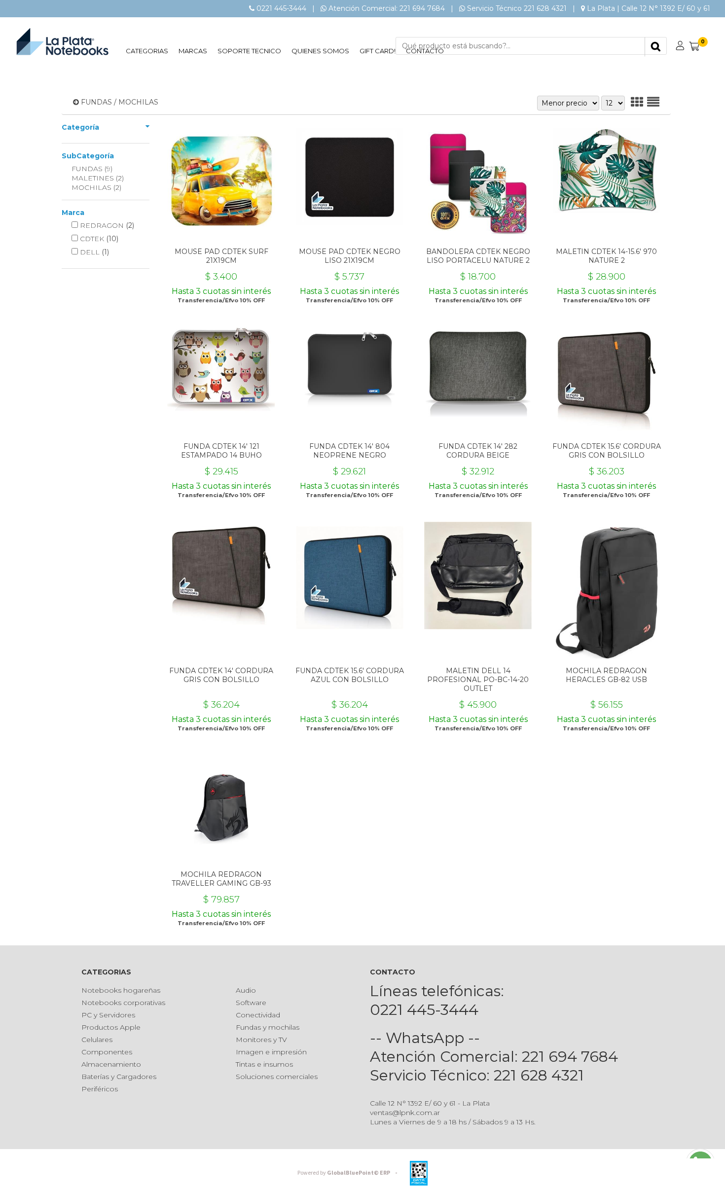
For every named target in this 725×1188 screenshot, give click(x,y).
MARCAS (193, 51)
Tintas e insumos (264, 1064)
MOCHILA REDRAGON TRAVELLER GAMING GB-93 (221, 879)
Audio (246, 990)
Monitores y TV (261, 1039)
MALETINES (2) (98, 178)
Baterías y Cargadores (118, 1076)
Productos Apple (111, 1027)
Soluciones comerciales (277, 1076)
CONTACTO (425, 51)
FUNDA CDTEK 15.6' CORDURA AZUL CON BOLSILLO (349, 675)
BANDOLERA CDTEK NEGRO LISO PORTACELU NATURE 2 (478, 256)
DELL (93, 252)
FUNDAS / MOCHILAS (119, 102)
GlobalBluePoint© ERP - (348, 1173)
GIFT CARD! (378, 51)
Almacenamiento (111, 1064)
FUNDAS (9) (92, 168)
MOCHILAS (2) (96, 187)
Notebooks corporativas (123, 1002)
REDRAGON (106, 225)
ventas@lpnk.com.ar (405, 1112)
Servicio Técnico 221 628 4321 (517, 8)
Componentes (106, 1051)
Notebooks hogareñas (120, 990)
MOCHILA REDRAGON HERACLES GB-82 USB (606, 675)
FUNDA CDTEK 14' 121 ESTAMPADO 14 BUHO (221, 451)
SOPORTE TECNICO (249, 51)
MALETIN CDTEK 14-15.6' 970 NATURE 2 (606, 256)
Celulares (96, 1039)
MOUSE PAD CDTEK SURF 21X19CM (221, 256)
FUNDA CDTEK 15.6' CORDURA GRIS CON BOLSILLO (606, 451)
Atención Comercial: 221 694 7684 (386, 8)
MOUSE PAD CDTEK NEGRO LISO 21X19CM (349, 256)
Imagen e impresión (271, 1051)
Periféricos (99, 1088)
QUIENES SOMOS (320, 51)
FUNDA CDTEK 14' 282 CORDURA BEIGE (477, 451)
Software (251, 1002)
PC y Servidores (108, 1014)
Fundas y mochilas (267, 1027)
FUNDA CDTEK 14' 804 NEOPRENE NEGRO (349, 451)
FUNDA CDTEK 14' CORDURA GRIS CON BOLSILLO (221, 675)
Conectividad (258, 1014)
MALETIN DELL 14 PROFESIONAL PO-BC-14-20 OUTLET (478, 679)
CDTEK (98, 238)
